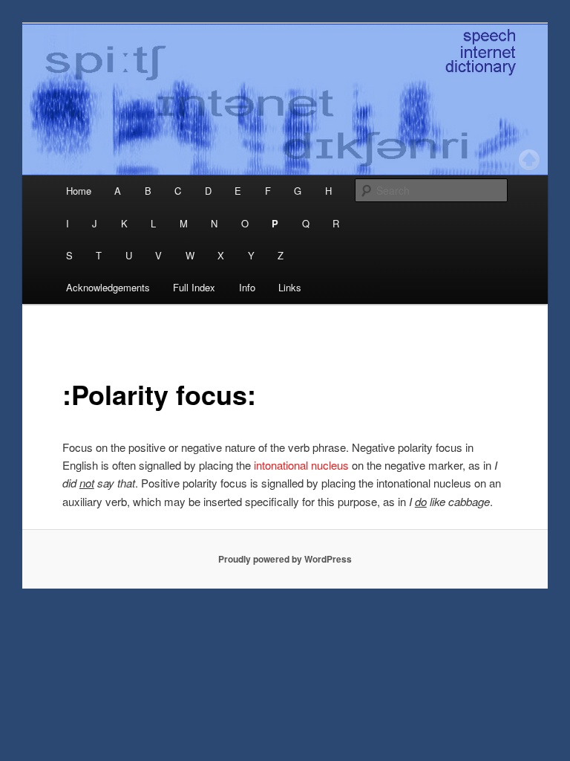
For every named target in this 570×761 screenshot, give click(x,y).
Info (247, 287)
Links (289, 287)
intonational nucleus (301, 465)
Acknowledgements (108, 287)
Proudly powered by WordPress (285, 559)
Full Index (194, 287)
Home (78, 191)
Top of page (529, 160)
